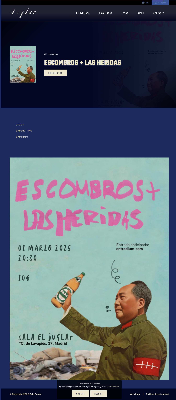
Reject (98, 393)
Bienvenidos (83, 13)
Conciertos (105, 13)
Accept (80, 393)
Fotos (125, 13)
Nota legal (135, 394)
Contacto (158, 13)
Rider (141, 13)
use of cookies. (113, 387)
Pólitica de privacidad (157, 394)
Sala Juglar (36, 394)
